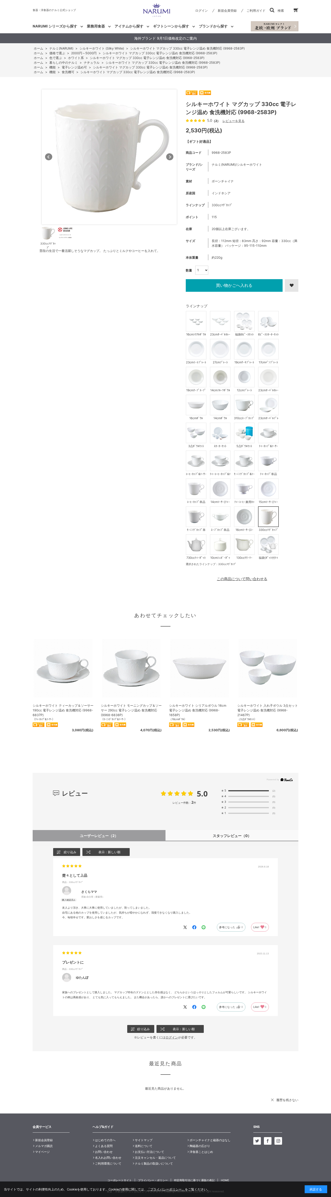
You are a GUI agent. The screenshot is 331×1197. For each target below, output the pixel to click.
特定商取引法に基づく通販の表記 (194, 1180)
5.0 (202, 793)
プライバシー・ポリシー (153, 1180)
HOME (225, 1180)
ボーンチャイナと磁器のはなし (210, 1140)
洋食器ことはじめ (201, 1152)
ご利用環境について (108, 1163)
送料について (143, 1146)
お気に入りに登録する (291, 285)
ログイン (201, 10)
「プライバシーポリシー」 (166, 1189)
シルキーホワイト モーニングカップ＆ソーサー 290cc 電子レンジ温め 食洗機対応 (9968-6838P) (131, 710)
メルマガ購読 (44, 1146)
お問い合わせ (104, 1152)
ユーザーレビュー (99, 835)
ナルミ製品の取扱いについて (154, 1163)
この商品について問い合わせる (242, 579)
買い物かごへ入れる (234, 285)
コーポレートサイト (119, 1180)
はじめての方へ (105, 1140)
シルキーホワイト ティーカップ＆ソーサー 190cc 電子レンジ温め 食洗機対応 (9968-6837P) (63, 710)
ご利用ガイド (256, 10)
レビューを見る (233, 121)
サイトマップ (143, 1140)
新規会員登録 (227, 10)
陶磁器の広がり (200, 1146)
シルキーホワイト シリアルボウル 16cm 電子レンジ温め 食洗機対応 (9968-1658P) (197, 710)
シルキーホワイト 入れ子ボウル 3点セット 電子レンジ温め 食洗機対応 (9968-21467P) (267, 710)
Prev (48, 157)
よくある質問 (104, 1146)
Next (169, 157)
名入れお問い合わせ (108, 1157)
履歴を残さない (287, 1100)
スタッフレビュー (232, 835)
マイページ (42, 1152)
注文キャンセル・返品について (155, 1157)
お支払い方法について (149, 1152)
